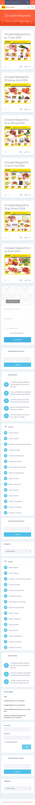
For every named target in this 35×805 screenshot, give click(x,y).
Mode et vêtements (14, 484)
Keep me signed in (11, 742)
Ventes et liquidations (15, 501)
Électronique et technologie (17, 467)
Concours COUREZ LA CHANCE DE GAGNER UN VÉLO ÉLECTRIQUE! (20, 393)
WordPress (13, 802)
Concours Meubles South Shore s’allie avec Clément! (19, 408)
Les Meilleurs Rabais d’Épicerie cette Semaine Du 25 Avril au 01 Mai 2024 (20, 384)
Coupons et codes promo (16, 456)
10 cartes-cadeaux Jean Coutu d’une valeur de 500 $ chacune (19, 401)
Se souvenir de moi (12, 328)
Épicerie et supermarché (16, 473)
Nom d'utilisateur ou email (11, 309)
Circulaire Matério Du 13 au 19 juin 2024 (14, 705)
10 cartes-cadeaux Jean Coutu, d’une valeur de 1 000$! (19, 416)
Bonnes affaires (13, 433)
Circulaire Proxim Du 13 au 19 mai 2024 (14, 701)
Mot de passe (8, 319)
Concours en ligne (14, 450)
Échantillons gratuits (15, 461)
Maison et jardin (13, 478)
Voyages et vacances (15, 513)
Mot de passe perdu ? (17, 333)
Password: (7, 733)
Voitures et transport (15, 507)
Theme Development (27, 802)
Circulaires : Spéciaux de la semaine (19, 444)
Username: (7, 725)
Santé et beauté (13, 490)
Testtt (5, 696)
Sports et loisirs (13, 495)
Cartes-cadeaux (13, 438)
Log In (26, 747)
